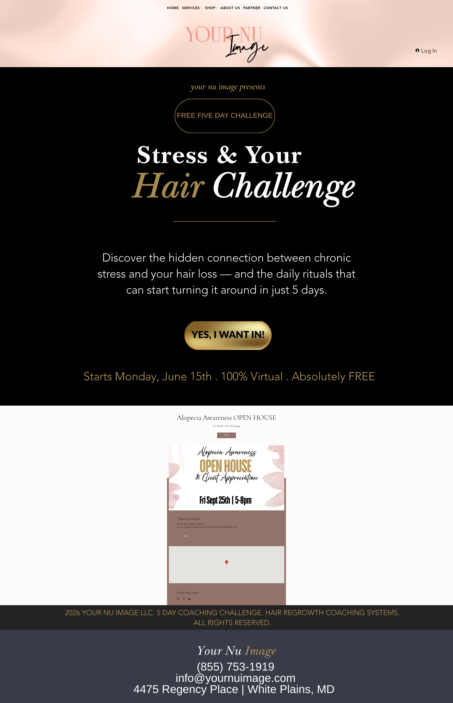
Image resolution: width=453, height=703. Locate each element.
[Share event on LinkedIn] (189, 599)
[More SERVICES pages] (201, 7)
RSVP (226, 435)
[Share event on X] (184, 599)
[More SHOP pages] (216, 7)
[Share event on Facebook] (178, 599)
